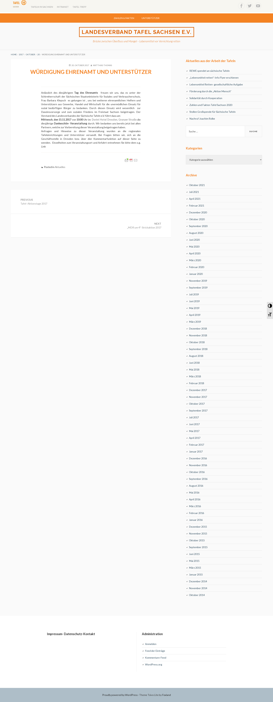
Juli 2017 (194, 417)
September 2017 (198, 410)
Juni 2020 (194, 239)
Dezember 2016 (198, 458)
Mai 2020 (194, 246)
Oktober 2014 (197, 595)
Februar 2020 (196, 267)
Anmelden (150, 643)
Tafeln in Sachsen (42, 6)
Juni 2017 (194, 424)
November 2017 (198, 396)
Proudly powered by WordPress (120, 694)
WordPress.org (153, 664)
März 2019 (195, 321)
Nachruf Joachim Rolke (202, 118)
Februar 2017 (196, 444)
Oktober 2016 (197, 472)
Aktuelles (60, 167)
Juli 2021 (194, 191)
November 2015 (198, 533)
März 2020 (195, 260)
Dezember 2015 (198, 526)
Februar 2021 (196, 205)
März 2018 (195, 376)
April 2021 (194, 198)
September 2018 (198, 349)
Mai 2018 (194, 369)
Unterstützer (150, 18)
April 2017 (194, 437)
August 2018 (196, 355)
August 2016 (196, 485)
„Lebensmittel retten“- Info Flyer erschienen (214, 77)
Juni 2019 (194, 301)
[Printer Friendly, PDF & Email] (131, 161)
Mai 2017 (194, 431)
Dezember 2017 (198, 390)
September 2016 (198, 478)
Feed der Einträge (155, 650)
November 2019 (198, 280)
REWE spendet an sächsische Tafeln (209, 70)
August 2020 (196, 232)
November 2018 (198, 335)
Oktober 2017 (197, 403)
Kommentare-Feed (155, 657)
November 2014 (198, 588)
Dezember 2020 (198, 212)
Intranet (63, 6)
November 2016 (198, 465)
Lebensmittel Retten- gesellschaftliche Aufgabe (216, 84)
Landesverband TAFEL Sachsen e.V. (137, 32)
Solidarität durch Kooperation (205, 98)
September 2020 (198, 226)
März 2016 (195, 506)
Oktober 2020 (197, 219)
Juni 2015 (194, 554)
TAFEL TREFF (79, 6)
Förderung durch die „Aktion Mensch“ (210, 91)
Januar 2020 (196, 273)
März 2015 (195, 567)
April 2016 (194, 499)
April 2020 (194, 253)
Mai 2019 (194, 308)
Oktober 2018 (197, 342)
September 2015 (198, 547)
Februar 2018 (196, 383)
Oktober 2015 (197, 540)
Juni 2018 (194, 362)
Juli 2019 (194, 294)
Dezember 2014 (198, 581)
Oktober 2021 (197, 185)
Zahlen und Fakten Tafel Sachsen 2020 (210, 104)
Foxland (166, 694)
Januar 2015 (196, 574)
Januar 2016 (196, 519)
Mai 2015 (194, 560)
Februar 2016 (196, 513)
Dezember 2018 (198, 328)
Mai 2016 (194, 492)
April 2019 (194, 314)
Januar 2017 (196, 451)
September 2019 (198, 287)
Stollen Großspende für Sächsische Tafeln (212, 111)
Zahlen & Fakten (124, 18)
